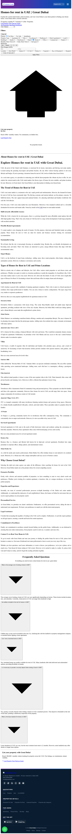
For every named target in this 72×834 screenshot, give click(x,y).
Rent (13, 25)
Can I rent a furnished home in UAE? (12, 638)
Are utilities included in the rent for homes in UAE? (15, 602)
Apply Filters (36, 54)
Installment (18, 25)
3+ (16, 45)
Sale (10, 25)
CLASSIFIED (21, 793)
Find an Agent (16, 23)
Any (3, 45)
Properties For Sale (8, 802)
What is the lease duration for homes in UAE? (14, 716)
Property (9, 793)
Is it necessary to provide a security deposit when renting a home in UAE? (22, 667)
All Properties (5, 25)
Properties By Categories (45, 802)
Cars (4, 793)
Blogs (27, 811)
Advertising (6, 811)
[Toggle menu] (68, 4)
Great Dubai (32, 828)
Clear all (4, 34)
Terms (33, 830)
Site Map (22, 811)
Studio (7, 45)
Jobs (15, 793)
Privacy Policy (14, 811)
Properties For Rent (20, 802)
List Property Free (6, 23)
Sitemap (38, 830)
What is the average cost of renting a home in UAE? (16, 565)
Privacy (28, 830)
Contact (44, 830)
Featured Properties (32, 802)
